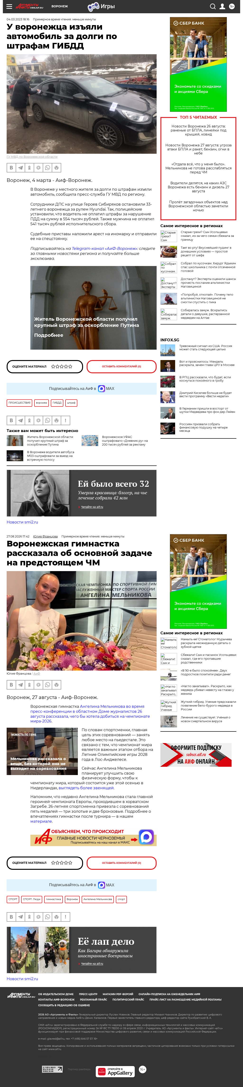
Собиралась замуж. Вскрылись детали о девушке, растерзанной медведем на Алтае (205, 314)
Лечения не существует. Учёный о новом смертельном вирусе (205, 719)
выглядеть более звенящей (86, 788)
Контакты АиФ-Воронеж (56, 999)
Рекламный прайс (93, 999)
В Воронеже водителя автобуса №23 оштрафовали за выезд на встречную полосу (50, 455)
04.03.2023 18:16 (18, 19)
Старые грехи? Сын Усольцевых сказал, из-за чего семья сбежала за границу (207, 235)
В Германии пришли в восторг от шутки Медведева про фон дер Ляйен (207, 410)
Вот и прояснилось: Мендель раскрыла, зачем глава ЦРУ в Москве (206, 363)
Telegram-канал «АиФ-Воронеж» (104, 248)
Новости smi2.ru (22, 522)
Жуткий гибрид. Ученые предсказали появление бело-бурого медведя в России (208, 705)
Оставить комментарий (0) (121, 366)
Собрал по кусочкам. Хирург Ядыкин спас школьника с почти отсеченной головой (208, 267)
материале (41, 821)
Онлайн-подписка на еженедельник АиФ (169, 994)
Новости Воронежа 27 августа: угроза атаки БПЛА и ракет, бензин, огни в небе (198, 149)
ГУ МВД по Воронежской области (32, 156)
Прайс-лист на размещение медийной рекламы (185, 999)
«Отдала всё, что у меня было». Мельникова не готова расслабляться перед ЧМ (198, 168)
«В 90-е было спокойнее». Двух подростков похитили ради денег (206, 672)
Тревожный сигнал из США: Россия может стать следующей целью (205, 347)
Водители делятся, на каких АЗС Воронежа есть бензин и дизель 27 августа (198, 187)
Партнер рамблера (79, 1069)
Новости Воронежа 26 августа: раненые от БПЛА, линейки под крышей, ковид (198, 130)
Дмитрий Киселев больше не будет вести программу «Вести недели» (205, 394)
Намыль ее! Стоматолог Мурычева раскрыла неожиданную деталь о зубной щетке (206, 643)
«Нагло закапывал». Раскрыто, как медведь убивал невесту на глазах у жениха (207, 689)
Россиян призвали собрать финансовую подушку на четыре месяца (203, 428)
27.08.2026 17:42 (18, 536)
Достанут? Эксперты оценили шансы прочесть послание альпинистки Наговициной (208, 282)
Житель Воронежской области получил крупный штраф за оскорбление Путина (86, 322)
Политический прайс (128, 999)
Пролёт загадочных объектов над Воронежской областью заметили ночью (198, 206)
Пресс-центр (88, 994)
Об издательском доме (56, 994)
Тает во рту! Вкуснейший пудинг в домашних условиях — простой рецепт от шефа (206, 251)
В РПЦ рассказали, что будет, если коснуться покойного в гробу (205, 379)
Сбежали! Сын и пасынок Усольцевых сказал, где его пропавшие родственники (208, 658)
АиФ (36, 673)
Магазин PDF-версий (118, 994)
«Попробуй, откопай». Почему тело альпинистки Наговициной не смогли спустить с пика (207, 298)
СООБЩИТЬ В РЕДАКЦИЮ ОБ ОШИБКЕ (64, 1005)
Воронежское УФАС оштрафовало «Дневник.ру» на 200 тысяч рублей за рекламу (125, 440)
